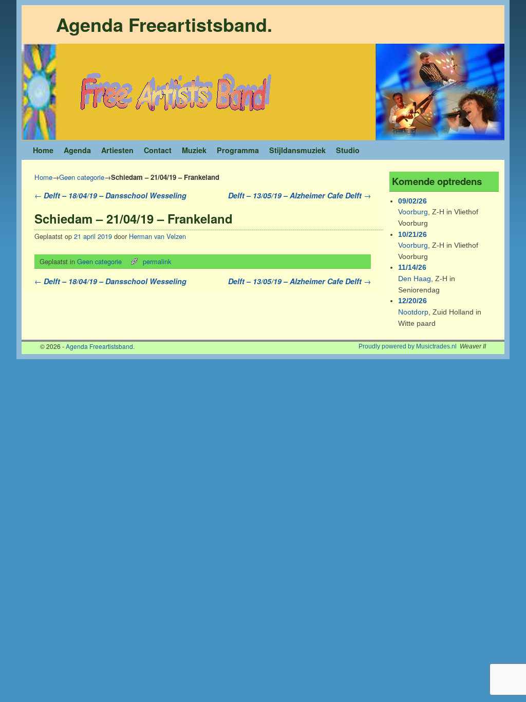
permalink (157, 261)
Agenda (77, 150)
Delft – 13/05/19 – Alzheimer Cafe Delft (299, 195)
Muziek (194, 150)
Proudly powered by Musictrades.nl (408, 346)
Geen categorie (81, 177)
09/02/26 (412, 201)
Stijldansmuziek (297, 150)
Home (43, 150)
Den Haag (414, 278)
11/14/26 (412, 267)
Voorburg (413, 212)
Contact (158, 150)
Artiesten (117, 150)
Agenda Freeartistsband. (164, 24)
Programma (238, 150)
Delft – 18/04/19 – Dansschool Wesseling (110, 195)
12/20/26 (412, 301)
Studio (348, 150)
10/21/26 (412, 234)
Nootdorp (413, 312)
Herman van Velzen (157, 236)
